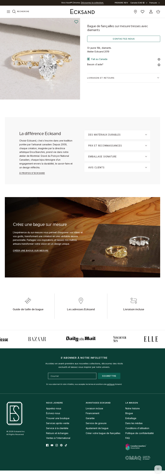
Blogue (129, 413)
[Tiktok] (66, 445)
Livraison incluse (94, 408)
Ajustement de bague (97, 428)
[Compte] (150, 12)
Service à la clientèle (57, 428)
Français (153, 3)
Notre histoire (132, 408)
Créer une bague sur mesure (31, 250)
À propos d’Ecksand (32, 173)
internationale (83, 2)
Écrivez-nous (53, 413)
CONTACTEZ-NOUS (124, 38)
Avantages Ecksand (98, 403)
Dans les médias (134, 423)
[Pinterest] (61, 445)
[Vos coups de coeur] (142, 12)
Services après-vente (57, 423)
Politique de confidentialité (139, 433)
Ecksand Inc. (19, 431)
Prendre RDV (121, 3)
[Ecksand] (82, 11)
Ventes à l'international (58, 438)
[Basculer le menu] (8, 11)
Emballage (130, 418)
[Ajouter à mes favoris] (76, 22)
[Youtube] (52, 445)
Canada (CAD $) (137, 3)
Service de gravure (96, 423)
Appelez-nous (53, 408)
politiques (111, 384)
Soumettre (109, 376)
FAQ (127, 438)
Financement (92, 413)
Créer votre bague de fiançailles (103, 433)
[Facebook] (47, 445)
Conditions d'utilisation (137, 428)
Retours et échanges (57, 433)
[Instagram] (56, 445)
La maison (131, 403)
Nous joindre (54, 403)
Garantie (90, 418)
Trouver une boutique (57, 418)
